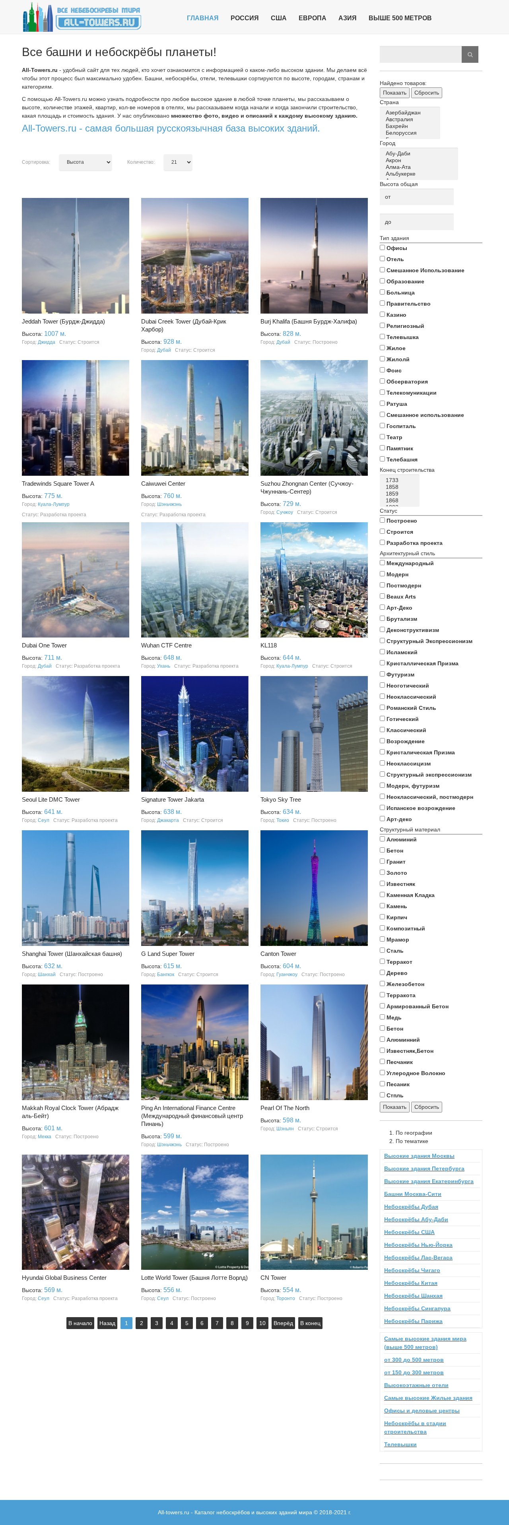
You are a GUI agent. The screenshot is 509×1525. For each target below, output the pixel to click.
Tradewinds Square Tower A (58, 483)
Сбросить (426, 92)
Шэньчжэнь (169, 504)
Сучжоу (284, 512)
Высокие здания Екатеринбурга (429, 1181)
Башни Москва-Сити (412, 1194)
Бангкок (165, 974)
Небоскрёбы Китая (410, 1283)
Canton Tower (278, 953)
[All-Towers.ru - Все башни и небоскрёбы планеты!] (82, 17)
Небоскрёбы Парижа (413, 1321)
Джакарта (168, 820)
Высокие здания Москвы (419, 1156)
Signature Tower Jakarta (172, 799)
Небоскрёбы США (409, 1232)
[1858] (401, 487)
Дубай (164, 350)
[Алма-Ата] (420, 167)
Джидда (46, 342)
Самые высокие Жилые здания (428, 1398)
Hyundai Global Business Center (64, 1277)
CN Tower (273, 1277)
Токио (282, 820)
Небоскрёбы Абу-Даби (416, 1219)
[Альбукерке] (420, 174)
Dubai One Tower (44, 645)
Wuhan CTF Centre (166, 645)
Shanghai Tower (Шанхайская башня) (72, 953)
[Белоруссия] (411, 133)
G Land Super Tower (167, 953)
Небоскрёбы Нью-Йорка (418, 1245)
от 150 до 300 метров (414, 1372)
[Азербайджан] (411, 112)
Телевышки (400, 1444)
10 (262, 1323)
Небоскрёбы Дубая (411, 1206)
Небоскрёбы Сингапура (417, 1308)
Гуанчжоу (286, 974)
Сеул (43, 820)
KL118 (268, 645)
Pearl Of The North (284, 1108)
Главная (203, 18)
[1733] (401, 480)
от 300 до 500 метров (414, 1359)
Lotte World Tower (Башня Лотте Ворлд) (194, 1277)
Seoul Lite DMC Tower (51, 799)
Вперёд (283, 1323)
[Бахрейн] (411, 126)
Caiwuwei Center (163, 483)
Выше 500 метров (400, 18)
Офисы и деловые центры (422, 1410)
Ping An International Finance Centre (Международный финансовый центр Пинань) (192, 1116)
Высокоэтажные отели (416, 1385)
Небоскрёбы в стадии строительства (415, 1427)
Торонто (285, 1298)
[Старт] (470, 54)
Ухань (163, 666)
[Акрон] (420, 160)
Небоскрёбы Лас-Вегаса (418, 1257)
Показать (394, 92)
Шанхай (47, 974)
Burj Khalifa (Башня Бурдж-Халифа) (308, 321)
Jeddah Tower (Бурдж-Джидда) (63, 321)
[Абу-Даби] (420, 153)
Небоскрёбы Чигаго (412, 1270)
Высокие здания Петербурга (424, 1168)
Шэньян (285, 1129)
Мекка (44, 1136)
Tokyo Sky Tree (280, 799)
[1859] (401, 493)
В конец (310, 1323)
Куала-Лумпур (54, 504)
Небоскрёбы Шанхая (413, 1295)
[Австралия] (411, 119)
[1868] (401, 500)
